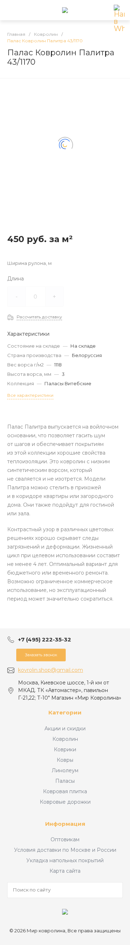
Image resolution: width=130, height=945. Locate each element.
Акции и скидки (65, 728)
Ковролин (65, 739)
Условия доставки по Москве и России (65, 850)
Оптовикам (65, 839)
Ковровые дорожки (65, 802)
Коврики (65, 749)
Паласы (65, 781)
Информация (65, 823)
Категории (65, 712)
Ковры (65, 760)
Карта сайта (65, 871)
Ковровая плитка (65, 791)
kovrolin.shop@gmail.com (50, 670)
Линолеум (65, 770)
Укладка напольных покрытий (65, 860)
